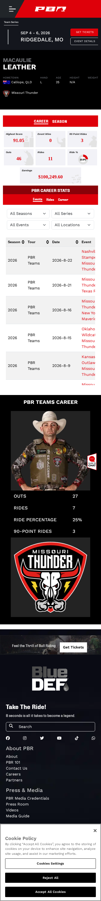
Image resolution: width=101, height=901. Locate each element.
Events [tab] (37, 199)
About (12, 756)
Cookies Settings (50, 863)
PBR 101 (13, 762)
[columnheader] (16, 242)
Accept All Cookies (50, 892)
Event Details (84, 41)
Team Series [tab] (11, 22)
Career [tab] (63, 199)
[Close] (95, 830)
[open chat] (93, 462)
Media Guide (17, 816)
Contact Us (16, 768)
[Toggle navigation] (12, 9)
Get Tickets (85, 32)
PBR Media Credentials (27, 798)
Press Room (17, 804)
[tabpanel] (50, 158)
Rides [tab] (50, 199)
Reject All (50, 878)
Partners (14, 780)
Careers (13, 774)
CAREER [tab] (41, 120)
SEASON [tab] (59, 121)
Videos (12, 810)
